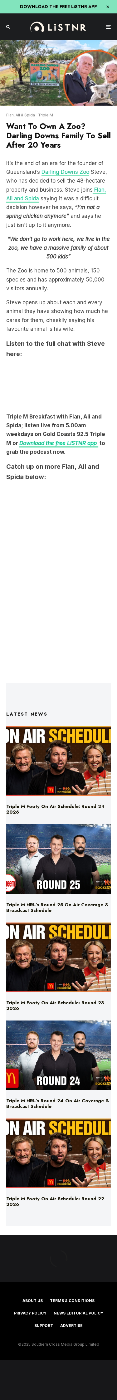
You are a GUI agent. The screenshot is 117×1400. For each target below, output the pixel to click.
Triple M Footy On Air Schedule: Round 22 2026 (55, 1201)
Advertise (71, 1325)
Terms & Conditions (72, 1300)
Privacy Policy (30, 1313)
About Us (32, 1300)
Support (43, 1325)
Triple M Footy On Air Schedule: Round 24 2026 (55, 809)
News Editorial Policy (78, 1313)
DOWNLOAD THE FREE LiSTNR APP (58, 6)
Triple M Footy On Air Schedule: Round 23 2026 (55, 1005)
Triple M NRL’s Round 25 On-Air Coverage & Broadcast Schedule (57, 907)
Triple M (45, 115)
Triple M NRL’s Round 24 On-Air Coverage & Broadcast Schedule (57, 1103)
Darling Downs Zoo (65, 172)
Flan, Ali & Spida (20, 115)
